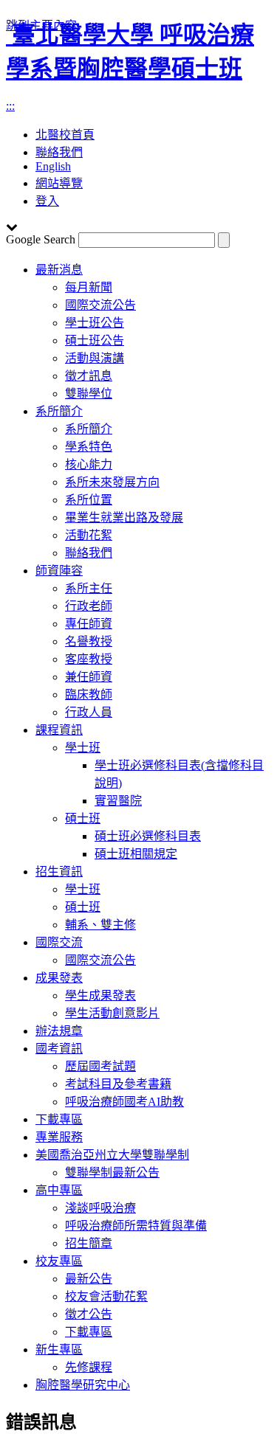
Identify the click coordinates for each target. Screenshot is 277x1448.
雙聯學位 (88, 393)
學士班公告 (94, 322)
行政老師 (88, 606)
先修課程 (88, 1367)
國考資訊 (59, 1048)
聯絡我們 (88, 553)
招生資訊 (59, 871)
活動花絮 (88, 535)
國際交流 (59, 942)
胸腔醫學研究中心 (82, 1385)
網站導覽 (59, 183)
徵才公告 (88, 1314)
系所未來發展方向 (112, 482)
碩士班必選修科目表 (148, 836)
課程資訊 (59, 730)
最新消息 (59, 269)
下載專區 (59, 1119)
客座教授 (88, 659)
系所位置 (88, 499)
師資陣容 (59, 570)
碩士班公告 (94, 340)
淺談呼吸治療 (100, 1208)
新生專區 (59, 1349)
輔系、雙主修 (100, 924)
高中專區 (59, 1190)
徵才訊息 (88, 376)
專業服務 (59, 1137)
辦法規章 (59, 1031)
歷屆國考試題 (100, 1066)
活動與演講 (94, 358)
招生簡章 (88, 1243)
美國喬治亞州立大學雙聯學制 (112, 1155)
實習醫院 (118, 800)
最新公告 (88, 1278)
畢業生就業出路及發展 (124, 517)
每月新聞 (88, 287)
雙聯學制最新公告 (112, 1172)
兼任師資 (88, 677)
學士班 (82, 747)
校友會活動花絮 (106, 1296)
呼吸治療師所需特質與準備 (136, 1225)
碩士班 (82, 818)
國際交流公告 (100, 305)
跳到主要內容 (41, 25)
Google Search (40, 239)
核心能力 (88, 464)
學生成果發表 (100, 995)
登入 (47, 201)
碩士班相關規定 (136, 854)
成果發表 (59, 977)
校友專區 (59, 1261)
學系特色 (88, 446)
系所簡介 (59, 411)
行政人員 (88, 712)
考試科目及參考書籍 (118, 1084)
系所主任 (88, 588)
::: (10, 106)
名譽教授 (88, 641)
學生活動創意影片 (112, 1013)
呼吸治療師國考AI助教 (124, 1101)
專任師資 (88, 623)
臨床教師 (88, 694)
